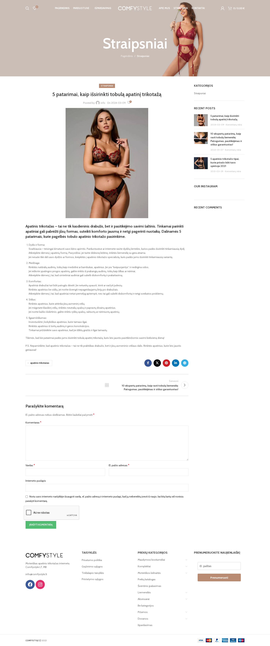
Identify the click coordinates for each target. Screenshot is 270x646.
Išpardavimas (145, 625)
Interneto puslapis (36, 480)
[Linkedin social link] (175, 363)
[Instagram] (40, 584)
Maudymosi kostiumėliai (151, 559)
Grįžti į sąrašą (106, 385)
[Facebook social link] (148, 363)
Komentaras (33, 422)
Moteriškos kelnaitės (149, 573)
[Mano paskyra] (222, 8)
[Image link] (44, 555)
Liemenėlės (144, 592)
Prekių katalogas (147, 579)
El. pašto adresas (119, 465)
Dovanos (143, 618)
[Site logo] (135, 8)
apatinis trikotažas (39, 363)
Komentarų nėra (234, 124)
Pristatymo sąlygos (92, 579)
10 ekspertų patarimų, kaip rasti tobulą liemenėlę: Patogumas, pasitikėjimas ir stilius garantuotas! (226, 139)
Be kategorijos (146, 605)
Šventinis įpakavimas (149, 586)
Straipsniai (143, 56)
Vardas (30, 465)
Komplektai (144, 566)
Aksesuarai (144, 599)
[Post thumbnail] (201, 120)
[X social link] (157, 363)
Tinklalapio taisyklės (93, 573)
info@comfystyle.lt (36, 574)
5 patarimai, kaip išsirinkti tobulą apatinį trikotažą (224, 117)
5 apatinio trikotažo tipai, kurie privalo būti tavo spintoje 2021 (224, 162)
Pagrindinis (127, 56)
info (103, 102)
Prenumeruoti (219, 577)
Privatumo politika (92, 560)
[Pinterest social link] (166, 363)
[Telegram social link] (184, 363)
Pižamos (143, 612)
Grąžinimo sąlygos (92, 566)
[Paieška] (27, 8)
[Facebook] (30, 584)
